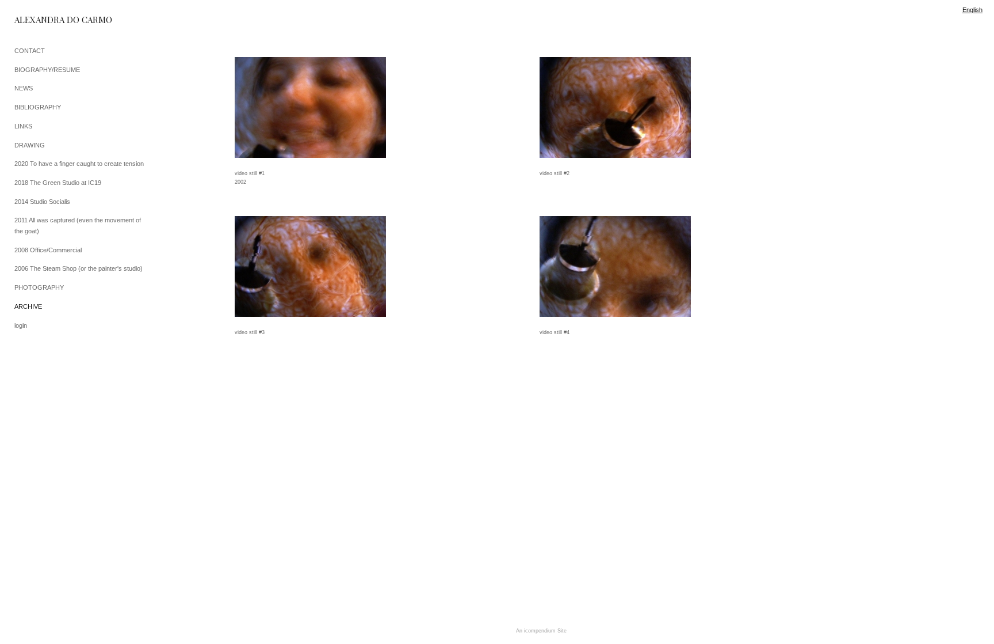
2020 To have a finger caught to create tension (79, 163)
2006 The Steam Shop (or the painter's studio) (78, 268)
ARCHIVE (28, 306)
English (972, 9)
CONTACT (29, 50)
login (20, 325)
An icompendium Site (541, 631)
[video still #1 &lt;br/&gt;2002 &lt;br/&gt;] (310, 107)
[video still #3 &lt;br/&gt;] (310, 266)
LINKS (23, 126)
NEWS (23, 88)
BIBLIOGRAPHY (37, 107)
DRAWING (29, 145)
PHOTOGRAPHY (39, 287)
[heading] (43, 19)
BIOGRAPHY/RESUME (47, 69)
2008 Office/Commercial (48, 250)
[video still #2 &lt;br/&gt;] (615, 107)
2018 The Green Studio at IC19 (57, 182)
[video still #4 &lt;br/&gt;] (615, 266)
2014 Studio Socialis (42, 201)
